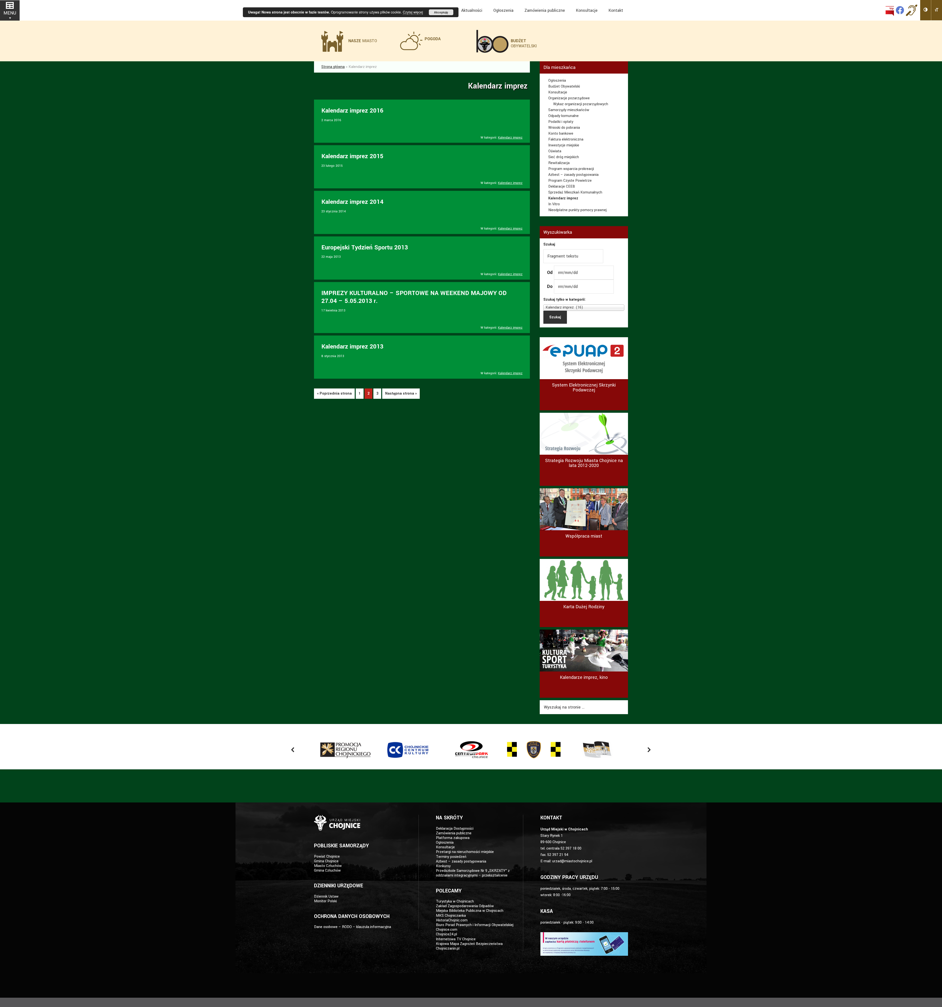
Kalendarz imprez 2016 (352, 110)
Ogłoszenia (557, 80)
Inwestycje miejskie (563, 145)
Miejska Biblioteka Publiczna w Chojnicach (469, 910)
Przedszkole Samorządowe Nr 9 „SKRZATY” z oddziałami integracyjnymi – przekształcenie (473, 873)
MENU (9, 13)
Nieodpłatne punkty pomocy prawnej (577, 210)
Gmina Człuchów (327, 870)
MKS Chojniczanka (451, 915)
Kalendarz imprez (510, 137)
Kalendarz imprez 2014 (352, 202)
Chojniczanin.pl (447, 948)
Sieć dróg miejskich (563, 157)
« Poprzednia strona (334, 393)
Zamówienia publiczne (453, 833)
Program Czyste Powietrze (570, 180)
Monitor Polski (325, 901)
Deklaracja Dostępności (454, 828)
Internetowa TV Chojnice (456, 939)
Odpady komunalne (563, 115)
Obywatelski (524, 43)
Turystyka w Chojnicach (455, 901)
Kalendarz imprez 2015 (352, 156)
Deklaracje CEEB (561, 186)
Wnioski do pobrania (564, 127)
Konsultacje (557, 92)
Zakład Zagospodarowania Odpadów (465, 906)
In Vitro (554, 204)
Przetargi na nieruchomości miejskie (465, 851)
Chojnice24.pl (446, 934)
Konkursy (443, 866)
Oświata (554, 151)
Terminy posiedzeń (451, 856)
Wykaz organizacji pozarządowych (580, 104)
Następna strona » (401, 393)
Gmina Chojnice (326, 861)
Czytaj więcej (413, 12)
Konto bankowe (560, 133)
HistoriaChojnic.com (452, 920)
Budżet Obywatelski (564, 86)
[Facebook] (900, 10)
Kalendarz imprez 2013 (352, 346)
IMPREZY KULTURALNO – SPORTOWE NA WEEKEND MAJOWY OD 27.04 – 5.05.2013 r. (414, 297)
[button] (925, 10)
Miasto (362, 41)
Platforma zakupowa (453, 837)
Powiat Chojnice (327, 856)
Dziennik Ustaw (326, 896)
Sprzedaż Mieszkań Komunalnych (575, 192)
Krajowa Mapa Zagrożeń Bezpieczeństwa (469, 943)
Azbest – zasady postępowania (573, 174)
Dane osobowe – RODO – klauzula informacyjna (352, 927)
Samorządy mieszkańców (568, 110)
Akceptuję (441, 12)
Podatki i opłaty (560, 121)
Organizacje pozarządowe (569, 98)
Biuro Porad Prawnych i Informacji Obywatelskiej (474, 925)
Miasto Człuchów (328, 865)
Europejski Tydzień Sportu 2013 (364, 247)
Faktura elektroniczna (565, 139)
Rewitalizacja (559, 163)
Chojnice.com (446, 929)
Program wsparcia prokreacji (571, 168)
